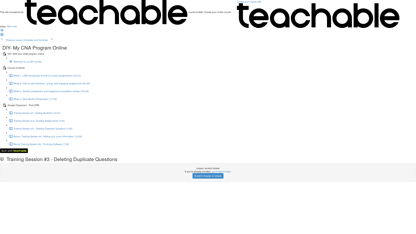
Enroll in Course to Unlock (208, 175)
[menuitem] (2, 35)
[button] (2, 30)
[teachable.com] (106, 12)
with (249, 1)
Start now (12, 26)
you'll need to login (221, 171)
